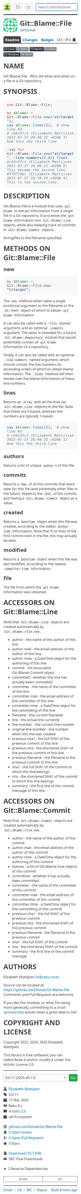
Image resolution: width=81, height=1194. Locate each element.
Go (73, 1077)
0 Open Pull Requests (26, 1137)
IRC (29, 1190)
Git (19, 1190)
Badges (47, 40)
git (60, 1179)
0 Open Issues (20, 1132)
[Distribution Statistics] (28, 7)
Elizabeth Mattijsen (24, 1089)
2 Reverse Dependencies (28, 1168)
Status (42, 1190)
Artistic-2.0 (17, 1111)
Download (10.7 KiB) (25, 1153)
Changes (30, 40)
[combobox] (57, 7)
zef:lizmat (28, 30)
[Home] (7, 7)
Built (64, 1190)
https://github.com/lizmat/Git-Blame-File (36, 989)
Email (7, 1190)
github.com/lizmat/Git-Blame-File (35, 1126)
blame (23, 1179)
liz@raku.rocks (47, 977)
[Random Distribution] (18, 7)
